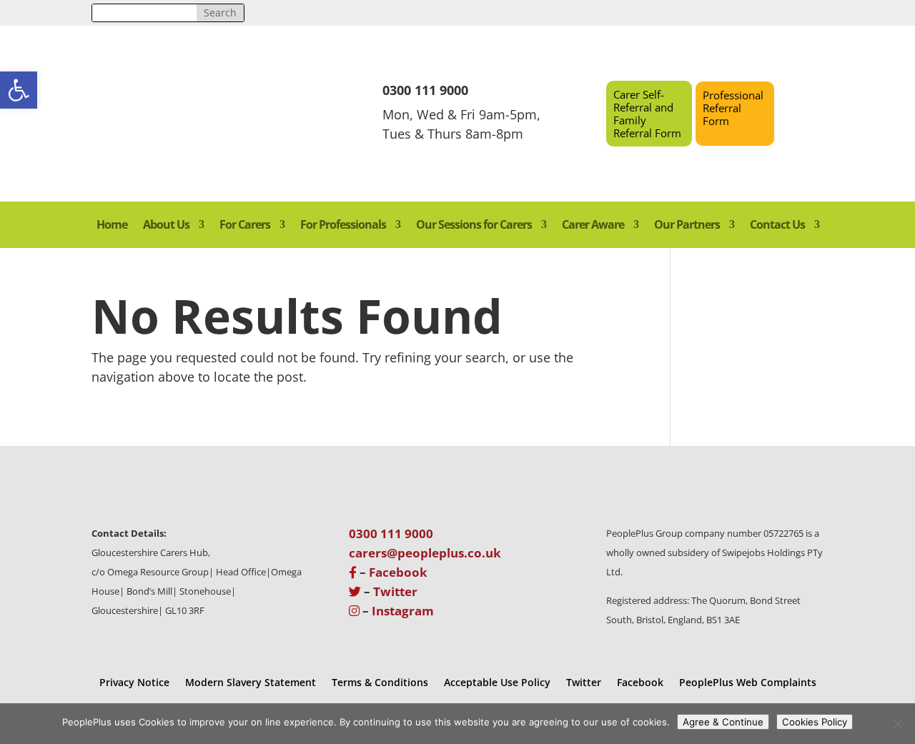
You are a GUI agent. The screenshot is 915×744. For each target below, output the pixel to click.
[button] (18, 90)
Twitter (395, 591)
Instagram (403, 610)
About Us (166, 225)
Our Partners (687, 225)
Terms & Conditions (380, 681)
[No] (897, 724)
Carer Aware (593, 225)
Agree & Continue (723, 722)
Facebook (398, 572)
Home (112, 225)
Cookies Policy (814, 722)
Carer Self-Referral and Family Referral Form (647, 113)
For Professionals (343, 225)
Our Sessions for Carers (474, 225)
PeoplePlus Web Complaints (747, 681)
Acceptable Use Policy (497, 681)
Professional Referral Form (733, 108)
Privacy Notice (134, 681)
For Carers (244, 225)
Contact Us (777, 225)
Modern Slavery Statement (250, 681)
